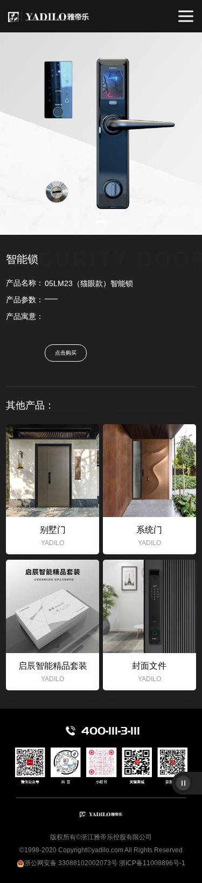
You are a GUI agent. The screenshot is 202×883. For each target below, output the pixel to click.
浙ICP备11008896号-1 (152, 863)
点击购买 (65, 353)
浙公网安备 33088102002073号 (70, 863)
